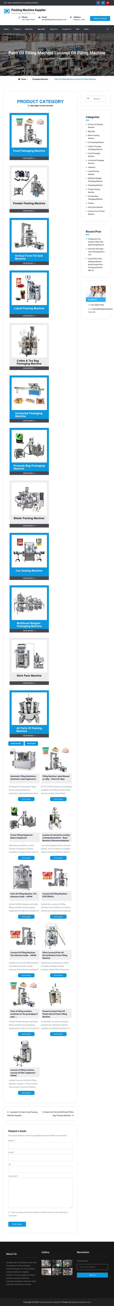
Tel (9, 1164)
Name (11, 1140)
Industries (29, 29)
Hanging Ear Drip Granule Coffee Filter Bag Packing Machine (96, 242)
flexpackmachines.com (81, 1302)
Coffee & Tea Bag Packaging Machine (95, 147)
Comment (13, 1176)
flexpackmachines (65, 59)
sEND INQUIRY (16, 743)
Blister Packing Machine (93, 136)
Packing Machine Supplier (28, 10)
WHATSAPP (31, 743)
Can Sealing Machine (96, 142)
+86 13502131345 (97, 305)
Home (6, 29)
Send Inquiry (26, 799)
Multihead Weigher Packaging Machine (95, 179)
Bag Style (41, 29)
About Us (53, 29)
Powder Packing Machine (94, 190)
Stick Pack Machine (95, 207)
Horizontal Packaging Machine (96, 161)
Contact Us (66, 29)
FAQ (77, 29)
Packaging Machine (40, 79)
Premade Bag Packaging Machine (95, 197)
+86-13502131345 (28, 19)
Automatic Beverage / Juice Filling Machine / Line (96, 252)
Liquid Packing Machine (93, 172)
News (86, 29)
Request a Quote (100, 18)
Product (17, 29)
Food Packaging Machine (94, 154)
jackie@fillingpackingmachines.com (54, 19)
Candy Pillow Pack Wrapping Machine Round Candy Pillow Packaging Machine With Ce (95, 264)
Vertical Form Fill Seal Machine (96, 212)
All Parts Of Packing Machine (95, 125)
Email (11, 1152)
